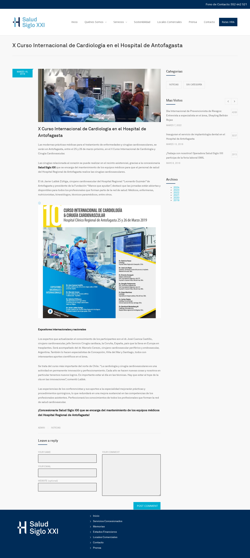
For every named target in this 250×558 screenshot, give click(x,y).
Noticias (56, 427)
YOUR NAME (44, 452)
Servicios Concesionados (107, 521)
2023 (176, 190)
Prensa (193, 22)
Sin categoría (194, 84)
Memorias (99, 526)
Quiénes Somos (94, 22)
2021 (176, 195)
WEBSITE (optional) (48, 480)
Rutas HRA (228, 22)
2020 (176, 197)
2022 (176, 192)
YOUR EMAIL (44, 466)
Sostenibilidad (142, 22)
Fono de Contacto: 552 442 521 (226, 4)
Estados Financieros (105, 531)
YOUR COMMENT (111, 452)
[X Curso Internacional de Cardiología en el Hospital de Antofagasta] (99, 95)
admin (41, 427)
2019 (176, 200)
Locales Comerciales (169, 22)
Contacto (209, 22)
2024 (176, 187)
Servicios (118, 22)
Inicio (74, 22)
